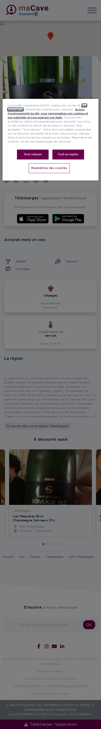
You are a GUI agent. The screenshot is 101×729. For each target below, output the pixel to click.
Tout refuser (33, 154)
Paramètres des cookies (49, 168)
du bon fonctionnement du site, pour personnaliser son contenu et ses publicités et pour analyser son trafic (48, 113)
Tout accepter (68, 154)
